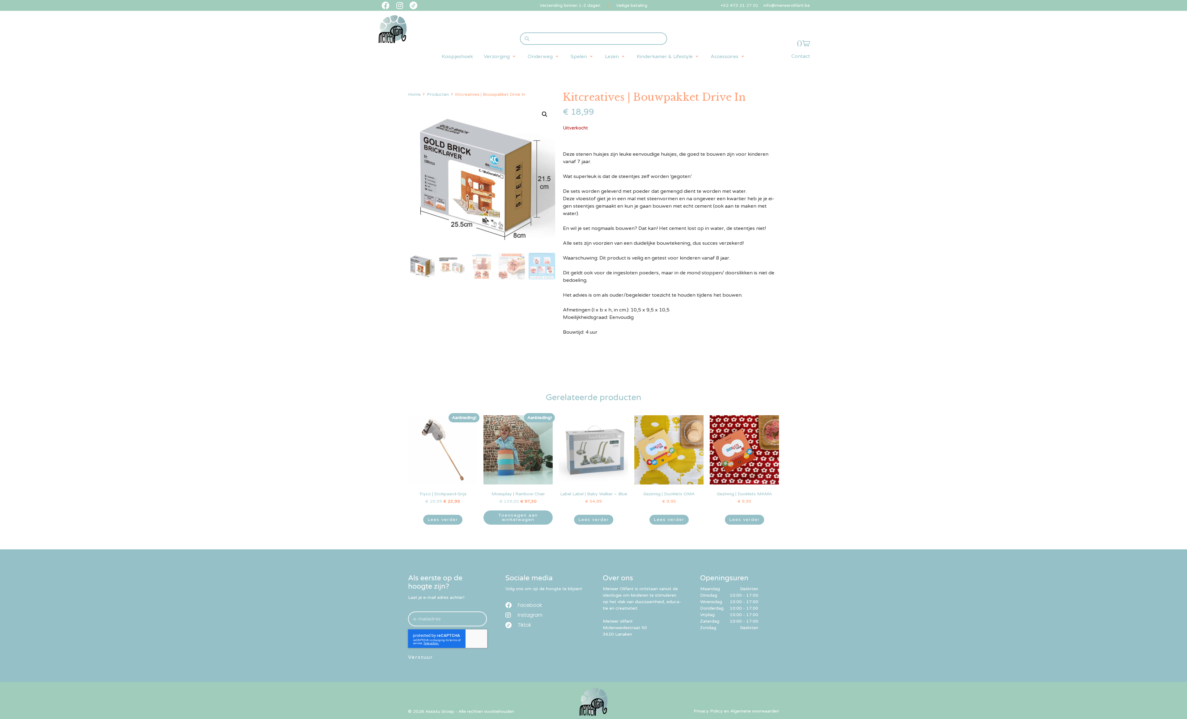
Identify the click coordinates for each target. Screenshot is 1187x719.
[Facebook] (385, 5)
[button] (500, 56)
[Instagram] (399, 5)
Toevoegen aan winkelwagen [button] (518, 517)
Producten (438, 94)
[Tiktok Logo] (413, 5)
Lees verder (443, 519)
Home (414, 94)
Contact (800, 56)
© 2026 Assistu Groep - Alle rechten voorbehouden (461, 711)
